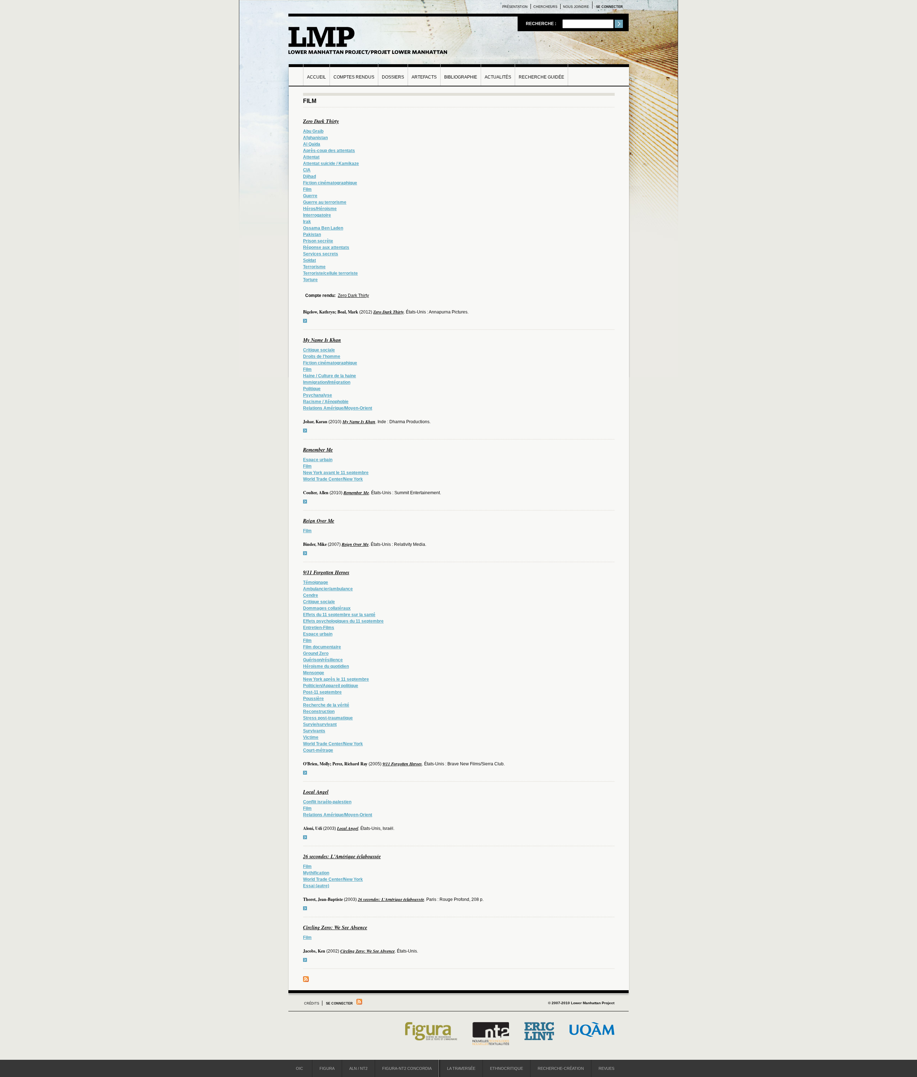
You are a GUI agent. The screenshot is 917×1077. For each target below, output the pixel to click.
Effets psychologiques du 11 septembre (343, 621)
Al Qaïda (311, 144)
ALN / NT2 (358, 1068)
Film (307, 189)
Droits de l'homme (321, 356)
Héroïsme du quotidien (326, 666)
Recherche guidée (541, 77)
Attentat (311, 157)
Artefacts (424, 77)
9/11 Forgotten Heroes (326, 572)
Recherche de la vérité (326, 705)
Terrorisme (314, 266)
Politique (312, 388)
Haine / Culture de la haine (329, 375)
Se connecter (609, 7)
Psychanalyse (317, 395)
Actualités (498, 77)
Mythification (316, 872)
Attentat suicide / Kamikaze (331, 163)
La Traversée (461, 1068)
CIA (307, 170)
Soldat (309, 260)
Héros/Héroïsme (320, 208)
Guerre (310, 195)
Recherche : (541, 23)
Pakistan (312, 234)
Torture (310, 279)
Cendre (310, 595)
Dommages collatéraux (327, 608)
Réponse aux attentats (326, 247)
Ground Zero (315, 653)
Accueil (316, 77)
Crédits (311, 1003)
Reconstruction (319, 711)
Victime (310, 737)
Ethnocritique (506, 1068)
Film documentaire (322, 646)
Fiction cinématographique (330, 182)
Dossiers (393, 77)
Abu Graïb (313, 131)
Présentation (515, 7)
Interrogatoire (317, 215)
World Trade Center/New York (333, 479)
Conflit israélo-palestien (327, 801)
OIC (299, 1068)
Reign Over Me (318, 520)
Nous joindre (576, 7)
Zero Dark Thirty (321, 121)
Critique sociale (319, 350)
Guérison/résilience (323, 659)
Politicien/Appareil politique (330, 685)
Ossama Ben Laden (323, 228)
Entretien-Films (318, 627)
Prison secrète (318, 241)
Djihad (309, 176)
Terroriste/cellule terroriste (330, 273)
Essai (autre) (316, 885)
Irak (307, 221)
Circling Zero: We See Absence (335, 927)
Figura (327, 1068)
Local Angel (315, 791)
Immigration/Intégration (326, 382)
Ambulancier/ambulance (328, 588)
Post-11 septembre (322, 692)
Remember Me (318, 449)
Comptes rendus (353, 77)
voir (305, 321)
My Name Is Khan (322, 340)
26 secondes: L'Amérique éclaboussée (342, 856)
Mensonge (313, 672)
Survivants (314, 730)
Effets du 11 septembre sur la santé (339, 614)
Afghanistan (315, 137)
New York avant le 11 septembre (336, 472)
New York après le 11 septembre (336, 679)
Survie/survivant (320, 724)
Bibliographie (460, 77)
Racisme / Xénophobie (326, 401)
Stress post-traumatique (328, 718)
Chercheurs (545, 7)
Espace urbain (317, 459)
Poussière (313, 698)
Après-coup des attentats (329, 150)
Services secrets (320, 253)
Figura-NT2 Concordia (407, 1068)
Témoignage (315, 582)
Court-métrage (318, 750)
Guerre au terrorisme (324, 202)
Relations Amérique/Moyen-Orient (337, 408)
